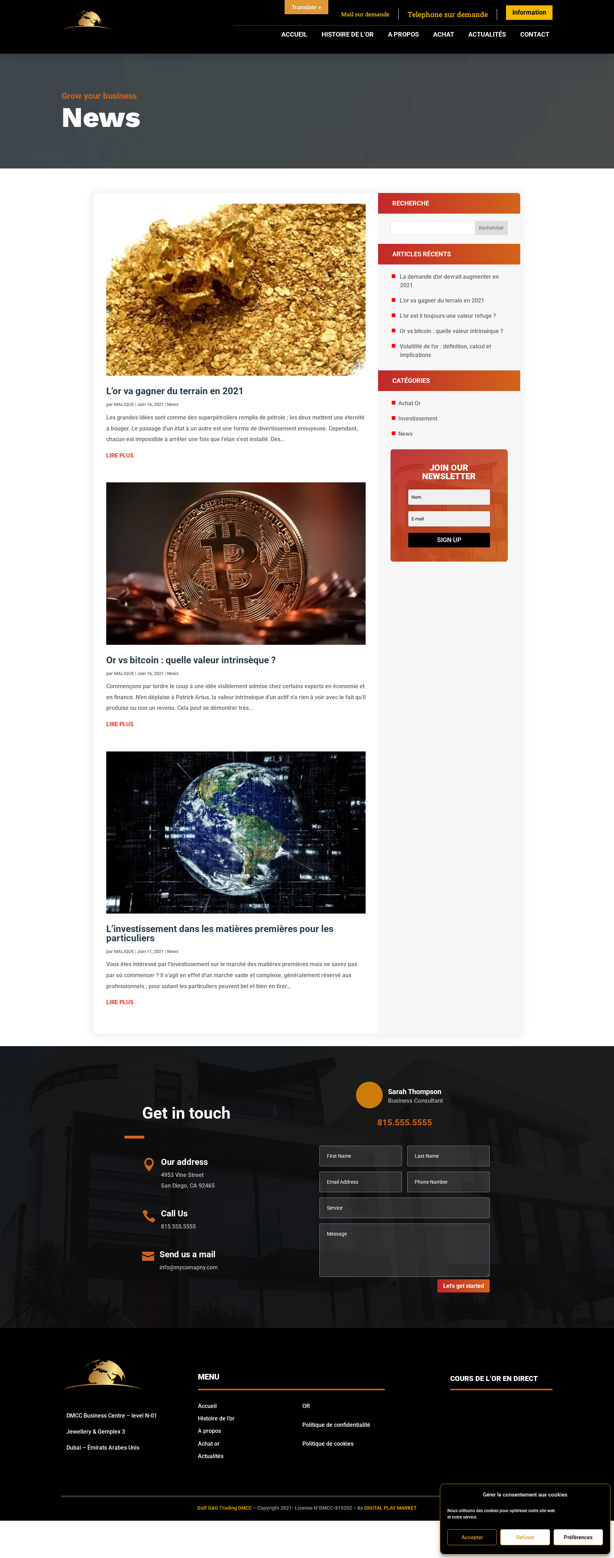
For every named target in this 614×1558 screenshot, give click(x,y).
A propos (403, 35)
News (173, 404)
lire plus (120, 455)
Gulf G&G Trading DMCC (224, 1508)
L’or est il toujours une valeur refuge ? (448, 315)
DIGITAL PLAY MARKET (390, 1508)
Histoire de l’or (348, 35)
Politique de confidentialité (336, 1425)
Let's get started (463, 1286)
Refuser (525, 1537)
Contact (534, 35)
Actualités (487, 35)
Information (529, 12)
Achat (443, 35)
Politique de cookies (328, 1443)
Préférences (578, 1537)
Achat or (209, 1443)
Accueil (294, 35)
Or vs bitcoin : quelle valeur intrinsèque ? (191, 660)
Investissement (417, 418)
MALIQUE (124, 404)
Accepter (472, 1537)
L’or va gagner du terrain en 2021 (175, 391)
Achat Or (409, 403)
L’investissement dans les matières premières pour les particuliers (219, 933)
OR (306, 1406)
